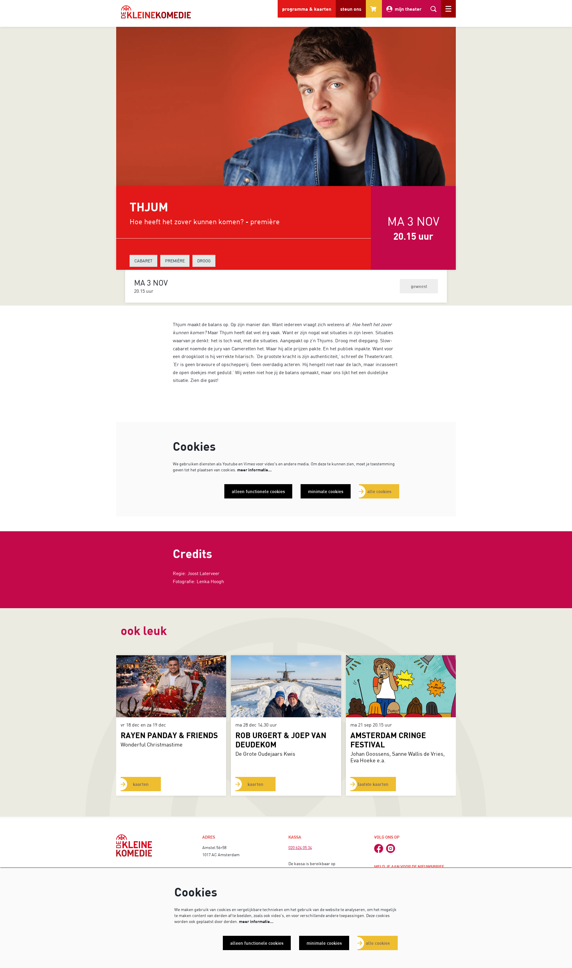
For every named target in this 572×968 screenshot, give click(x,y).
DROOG (204, 260)
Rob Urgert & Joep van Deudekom (280, 739)
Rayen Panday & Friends (169, 735)
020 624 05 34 (300, 847)
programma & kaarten (306, 9)
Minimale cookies (325, 491)
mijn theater (408, 9)
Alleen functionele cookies (258, 491)
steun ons (350, 9)
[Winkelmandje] (374, 9)
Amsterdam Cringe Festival (388, 739)
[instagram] (390, 848)
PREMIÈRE (175, 260)
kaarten (141, 784)
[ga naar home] (156, 12)
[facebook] (378, 848)
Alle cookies (379, 491)
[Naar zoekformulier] (433, 9)
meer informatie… (254, 469)
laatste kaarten (373, 784)
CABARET (143, 260)
